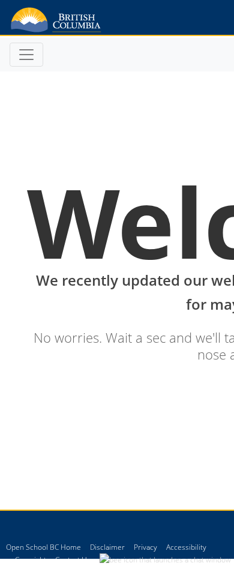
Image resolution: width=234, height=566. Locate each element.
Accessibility (186, 547)
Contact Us (73, 560)
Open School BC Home (43, 547)
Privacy (145, 547)
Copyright (30, 560)
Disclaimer (107, 547)
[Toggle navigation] (26, 55)
